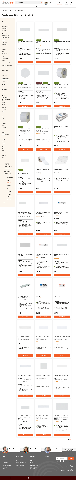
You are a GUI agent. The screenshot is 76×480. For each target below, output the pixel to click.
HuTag (3, 129)
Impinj (3, 130)
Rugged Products (5, 58)
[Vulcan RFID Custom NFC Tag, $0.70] (61, 285)
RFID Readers (4, 44)
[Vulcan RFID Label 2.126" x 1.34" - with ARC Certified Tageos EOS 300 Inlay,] (61, 406)
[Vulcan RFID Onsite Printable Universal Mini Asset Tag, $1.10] (25, 285)
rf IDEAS (3, 141)
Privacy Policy (17, 477)
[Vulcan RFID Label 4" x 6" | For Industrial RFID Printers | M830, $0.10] (25, 117)
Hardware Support (33, 467)
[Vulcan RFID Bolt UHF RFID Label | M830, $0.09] (25, 30)
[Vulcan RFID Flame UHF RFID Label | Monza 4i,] (43, 327)
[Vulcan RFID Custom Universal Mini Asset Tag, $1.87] (61, 202)
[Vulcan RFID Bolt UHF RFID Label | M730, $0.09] (61, 245)
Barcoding (5, 460)
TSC (3, 157)
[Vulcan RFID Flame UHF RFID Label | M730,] (61, 327)
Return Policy (32, 468)
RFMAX (3, 143)
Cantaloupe (4, 109)
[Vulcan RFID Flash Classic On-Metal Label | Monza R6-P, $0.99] (25, 160)
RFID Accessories (5, 37)
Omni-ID (3, 139)
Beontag (3, 102)
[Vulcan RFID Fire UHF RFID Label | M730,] (25, 327)
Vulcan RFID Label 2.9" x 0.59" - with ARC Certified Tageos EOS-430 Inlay (61, 377)
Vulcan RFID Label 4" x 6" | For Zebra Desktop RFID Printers (42, 170)
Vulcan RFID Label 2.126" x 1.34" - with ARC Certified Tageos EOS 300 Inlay (61, 417)
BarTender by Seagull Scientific (6, 100)
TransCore (4, 155)
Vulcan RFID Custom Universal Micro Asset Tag (61, 127)
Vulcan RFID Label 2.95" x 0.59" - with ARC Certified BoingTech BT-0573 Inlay (25, 377)
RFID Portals (4, 42)
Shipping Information (34, 465)
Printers (3, 51)
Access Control (5, 81)
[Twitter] (69, 461)
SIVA (3, 148)
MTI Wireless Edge (5, 137)
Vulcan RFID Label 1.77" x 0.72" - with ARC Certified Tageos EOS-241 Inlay (25, 417)
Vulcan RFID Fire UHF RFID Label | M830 (43, 42)
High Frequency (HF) (6, 62)
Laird (3, 136)
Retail (3, 86)
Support (52, 6)
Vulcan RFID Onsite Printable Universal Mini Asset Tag (24, 295)
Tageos (3, 150)
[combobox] (26, 2)
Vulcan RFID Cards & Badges (10, 176)
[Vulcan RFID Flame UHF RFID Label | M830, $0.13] (61, 30)
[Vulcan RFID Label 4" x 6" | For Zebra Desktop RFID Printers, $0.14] (43, 160)
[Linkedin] (60, 461)
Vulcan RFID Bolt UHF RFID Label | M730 (61, 255)
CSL (3, 111)
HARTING (4, 123)
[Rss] (57, 461)
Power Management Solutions (7, 72)
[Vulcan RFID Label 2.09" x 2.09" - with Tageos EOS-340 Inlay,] (43, 366)
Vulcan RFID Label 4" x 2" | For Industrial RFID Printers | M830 (61, 85)
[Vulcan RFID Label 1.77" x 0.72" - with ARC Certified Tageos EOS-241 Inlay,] (25, 406)
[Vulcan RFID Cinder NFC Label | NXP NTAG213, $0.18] (25, 72)
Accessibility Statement (24, 477)
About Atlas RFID (48, 459)
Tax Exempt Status (20, 464)
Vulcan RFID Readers (8, 170)
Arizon (3, 93)
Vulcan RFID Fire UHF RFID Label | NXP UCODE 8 (43, 416)
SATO (3, 145)
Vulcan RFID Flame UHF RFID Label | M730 (62, 337)
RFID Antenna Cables (6, 40)
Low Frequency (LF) (5, 63)
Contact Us (32, 459)
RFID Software (4, 47)
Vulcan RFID (4, 160)
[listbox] (25, 19)
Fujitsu (3, 121)
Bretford (3, 104)
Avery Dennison (5, 97)
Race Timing (4, 84)
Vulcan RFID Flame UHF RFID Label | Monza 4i (43, 337)
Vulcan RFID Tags (7, 173)
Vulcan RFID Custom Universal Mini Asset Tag (61, 213)
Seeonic (3, 146)
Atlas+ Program (19, 459)
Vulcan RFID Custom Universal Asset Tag (42, 295)
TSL (3, 159)
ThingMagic (4, 152)
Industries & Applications (35, 6)
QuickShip (4, 30)
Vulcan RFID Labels (9, 183)
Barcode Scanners (5, 53)
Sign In (17, 460)
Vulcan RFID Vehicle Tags (9, 198)
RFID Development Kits (6, 46)
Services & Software (23, 6)
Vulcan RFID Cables (8, 168)
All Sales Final (39, 82)
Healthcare (4, 83)
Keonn (3, 132)
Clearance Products (5, 33)
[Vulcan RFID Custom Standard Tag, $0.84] (43, 245)
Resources (45, 6)
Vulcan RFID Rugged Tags (9, 195)
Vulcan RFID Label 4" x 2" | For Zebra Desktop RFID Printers (61, 170)
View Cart (18, 467)
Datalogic (4, 113)
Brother (3, 106)
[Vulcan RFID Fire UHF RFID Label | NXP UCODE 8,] (43, 406)
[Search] (41, 2)
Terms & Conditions (32, 477)
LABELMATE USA (5, 134)
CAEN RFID (4, 107)
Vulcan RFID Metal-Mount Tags (9, 187)
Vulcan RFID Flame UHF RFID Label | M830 (62, 42)
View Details (25, 355)
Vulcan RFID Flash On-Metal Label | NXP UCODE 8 (43, 85)
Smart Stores (4, 75)
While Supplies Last (5, 35)
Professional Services (6, 73)
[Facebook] (63, 461)
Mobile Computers (5, 56)
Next (69, 439)
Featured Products (5, 24)
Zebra (3, 204)
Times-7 (3, 153)
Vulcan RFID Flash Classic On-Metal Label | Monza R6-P (24, 172)
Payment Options (33, 464)
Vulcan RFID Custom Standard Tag (43, 254)
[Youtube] (66, 461)
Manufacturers (5, 462)
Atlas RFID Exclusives (6, 26)
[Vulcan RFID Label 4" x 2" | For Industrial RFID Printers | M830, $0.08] (61, 72)
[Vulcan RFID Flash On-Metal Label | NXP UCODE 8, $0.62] (43, 73)
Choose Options (25, 62)
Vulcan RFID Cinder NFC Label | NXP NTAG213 (24, 85)
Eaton (3, 114)
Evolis (3, 118)
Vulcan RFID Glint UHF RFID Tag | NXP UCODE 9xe (43, 129)
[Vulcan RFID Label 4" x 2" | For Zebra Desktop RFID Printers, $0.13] (61, 160)
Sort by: (18, 19)
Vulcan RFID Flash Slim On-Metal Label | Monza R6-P (43, 213)
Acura (3, 92)
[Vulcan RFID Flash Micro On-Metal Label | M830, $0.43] (25, 245)
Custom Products (5, 32)
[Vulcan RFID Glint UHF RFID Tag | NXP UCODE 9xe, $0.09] (43, 117)
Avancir (3, 95)
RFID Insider (32, 460)
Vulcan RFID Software (8, 171)
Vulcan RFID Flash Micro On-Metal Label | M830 (25, 255)
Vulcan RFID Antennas (8, 166)
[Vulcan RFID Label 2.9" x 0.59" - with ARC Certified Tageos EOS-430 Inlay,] (61, 366)
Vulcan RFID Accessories (6, 164)
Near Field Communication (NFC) (7, 66)
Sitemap (12, 477)
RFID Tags (4, 49)
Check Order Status (20, 465)
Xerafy (3, 202)
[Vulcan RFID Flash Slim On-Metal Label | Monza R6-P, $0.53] (43, 202)
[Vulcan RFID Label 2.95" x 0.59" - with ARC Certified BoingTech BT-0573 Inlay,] (25, 366)
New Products (4, 28)
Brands (14, 6)
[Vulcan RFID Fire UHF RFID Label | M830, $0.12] (43, 29)
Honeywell (4, 127)
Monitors (3, 60)
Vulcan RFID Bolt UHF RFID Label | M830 (25, 42)
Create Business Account (21, 462)
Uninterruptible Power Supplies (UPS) (6, 69)
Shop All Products (6, 6)
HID (3, 125)
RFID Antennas (5, 39)
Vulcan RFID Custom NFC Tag (60, 295)
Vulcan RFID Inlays (9, 179)
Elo (2, 116)
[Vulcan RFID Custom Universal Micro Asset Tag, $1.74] (61, 117)
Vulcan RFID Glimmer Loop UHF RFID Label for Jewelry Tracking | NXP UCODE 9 (25, 214)
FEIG (3, 120)
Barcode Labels (5, 55)
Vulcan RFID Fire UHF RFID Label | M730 (25, 337)
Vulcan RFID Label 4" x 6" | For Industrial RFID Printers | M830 (24, 129)
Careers (46, 460)
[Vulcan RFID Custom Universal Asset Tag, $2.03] (43, 285)
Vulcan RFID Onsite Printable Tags (9, 191)
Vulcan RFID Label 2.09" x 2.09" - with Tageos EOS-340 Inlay (43, 376)
